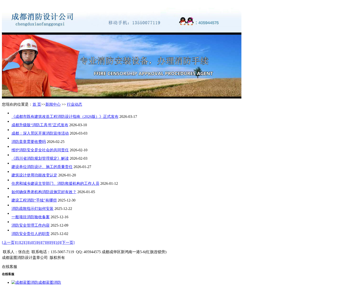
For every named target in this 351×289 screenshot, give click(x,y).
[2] (22, 242)
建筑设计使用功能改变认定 (34, 175)
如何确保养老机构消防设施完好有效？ (43, 192)
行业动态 (74, 104)
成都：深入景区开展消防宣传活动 (40, 133)
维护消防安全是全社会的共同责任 (40, 150)
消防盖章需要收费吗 (28, 142)
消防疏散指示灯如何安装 (32, 209)
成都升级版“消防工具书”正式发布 (39, 125)
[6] (39, 242)
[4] (31, 242)
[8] (48, 242)
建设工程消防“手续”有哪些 (34, 200)
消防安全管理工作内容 (30, 225)
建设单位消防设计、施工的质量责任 (42, 167)
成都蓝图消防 (49, 282)
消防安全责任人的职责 (30, 234)
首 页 (36, 104)
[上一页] (9, 242)
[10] (57, 242)
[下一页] (67, 242)
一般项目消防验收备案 (30, 217)
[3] (26, 242)
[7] (44, 242)
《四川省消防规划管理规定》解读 (40, 158)
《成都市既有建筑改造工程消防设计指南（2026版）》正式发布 (64, 117)
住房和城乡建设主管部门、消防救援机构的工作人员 (55, 183)
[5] (35, 242)
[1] (18, 242)
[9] (52, 242)
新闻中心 (53, 104)
